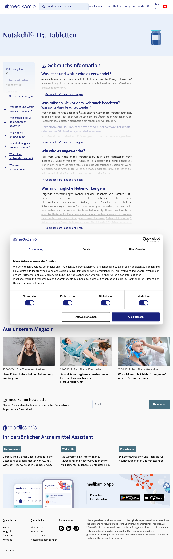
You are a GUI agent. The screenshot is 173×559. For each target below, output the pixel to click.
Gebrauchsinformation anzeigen (64, 94)
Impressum (37, 532)
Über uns (156, 7)
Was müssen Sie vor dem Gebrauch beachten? (20, 122)
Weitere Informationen (17, 167)
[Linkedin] (68, 528)
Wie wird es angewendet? (17, 135)
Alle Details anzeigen (21, 96)
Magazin (130, 7)
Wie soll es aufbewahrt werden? (21, 157)
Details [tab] (86, 249)
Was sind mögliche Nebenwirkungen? (20, 146)
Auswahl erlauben (86, 316)
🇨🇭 (165, 6)
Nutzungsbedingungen (44, 540)
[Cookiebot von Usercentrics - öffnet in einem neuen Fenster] (145, 239)
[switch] (67, 302)
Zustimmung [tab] (35, 249)
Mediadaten (37, 528)
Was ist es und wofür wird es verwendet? (21, 109)
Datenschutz (38, 536)
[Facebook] (61, 528)
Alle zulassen (136, 316)
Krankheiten (115, 7)
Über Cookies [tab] (137, 249)
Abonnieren (159, 404)
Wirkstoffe (144, 7)
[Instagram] (76, 528)
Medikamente (96, 7)
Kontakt (7, 540)
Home (6, 528)
